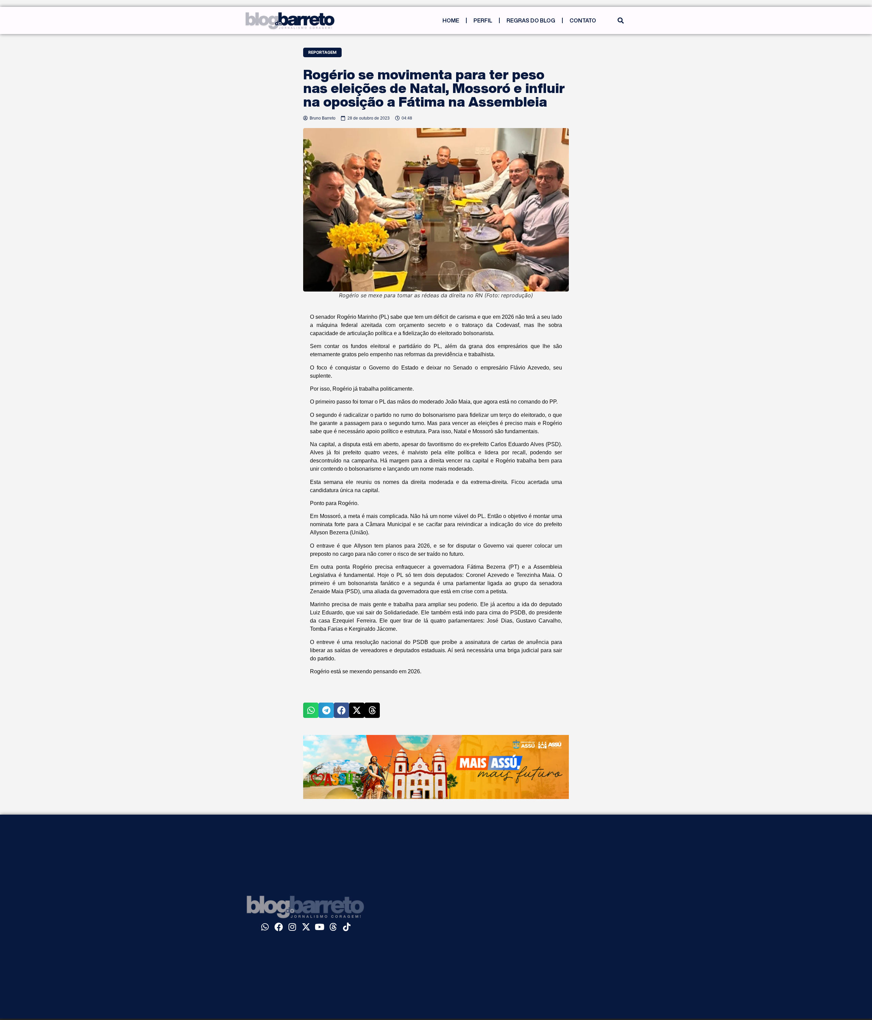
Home (450, 20)
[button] (620, 20)
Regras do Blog (531, 20)
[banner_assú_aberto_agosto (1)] (436, 797)
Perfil (482, 20)
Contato (583, 20)
